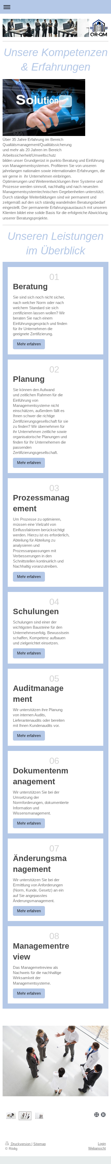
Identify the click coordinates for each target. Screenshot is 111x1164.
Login (102, 1144)
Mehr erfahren (29, 344)
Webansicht (97, 1148)
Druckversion (20, 1144)
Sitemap (39, 1144)
